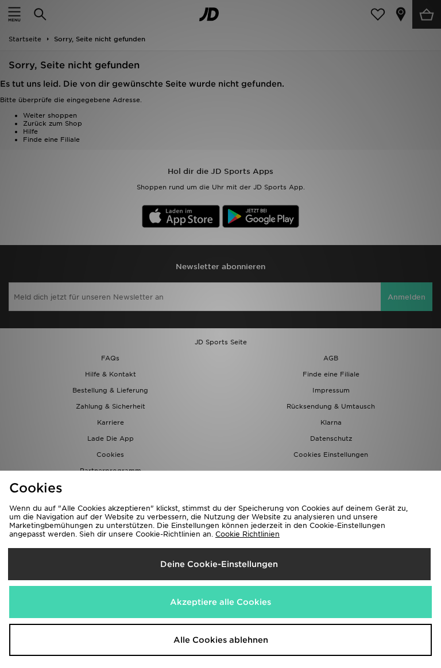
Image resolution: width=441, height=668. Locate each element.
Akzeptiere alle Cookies (220, 602)
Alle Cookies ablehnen (220, 639)
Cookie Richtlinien (247, 534)
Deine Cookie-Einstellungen (219, 564)
